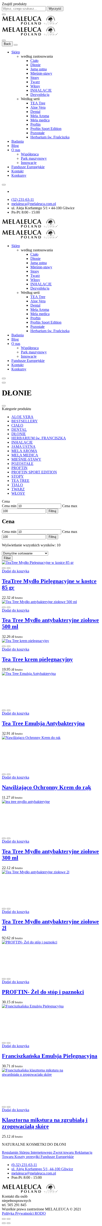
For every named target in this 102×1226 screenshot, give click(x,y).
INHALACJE (41, 90)
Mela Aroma (39, 116)
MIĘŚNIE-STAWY (26, 459)
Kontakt (17, 171)
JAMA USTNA (23, 447)
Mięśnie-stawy (41, 73)
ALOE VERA (22, 417)
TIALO (17, 485)
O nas (15, 150)
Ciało (34, 61)
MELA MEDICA (24, 455)
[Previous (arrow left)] (4, 1223)
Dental (35, 112)
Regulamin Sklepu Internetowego (27, 1152)
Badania (17, 141)
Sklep (15, 52)
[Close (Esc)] (4, 1219)
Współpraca (30, 154)
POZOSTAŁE (22, 464)
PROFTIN (19, 468)
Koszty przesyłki (27, 1157)
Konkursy (18, 175)
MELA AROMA (24, 451)
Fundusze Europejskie (28, 167)
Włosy (35, 86)
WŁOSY (18, 493)
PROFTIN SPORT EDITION (34, 472)
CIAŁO (17, 425)
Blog (15, 146)
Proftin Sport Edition (45, 129)
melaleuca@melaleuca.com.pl (33, 204)
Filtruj (52, 511)
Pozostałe (37, 133)
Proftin (35, 124)
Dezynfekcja (39, 95)
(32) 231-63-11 (22, 199)
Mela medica (40, 120)
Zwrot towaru (64, 1152)
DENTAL (19, 430)
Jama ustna (38, 69)
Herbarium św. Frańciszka (50, 137)
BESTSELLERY (24, 421)
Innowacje (29, 163)
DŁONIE (18, 434)
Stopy (34, 78)
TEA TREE (20, 481)
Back (7, 44)
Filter (7, 558)
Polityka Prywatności (18, 1213)
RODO (40, 1213)
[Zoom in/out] (8, 1219)
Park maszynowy (34, 158)
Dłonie (35, 65)
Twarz (35, 82)
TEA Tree (37, 103)
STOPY (17, 476)
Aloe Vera (38, 107)
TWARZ (18, 489)
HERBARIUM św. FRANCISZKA (38, 438)
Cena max (69, 506)
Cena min (9, 506)
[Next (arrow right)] (8, 1223)
